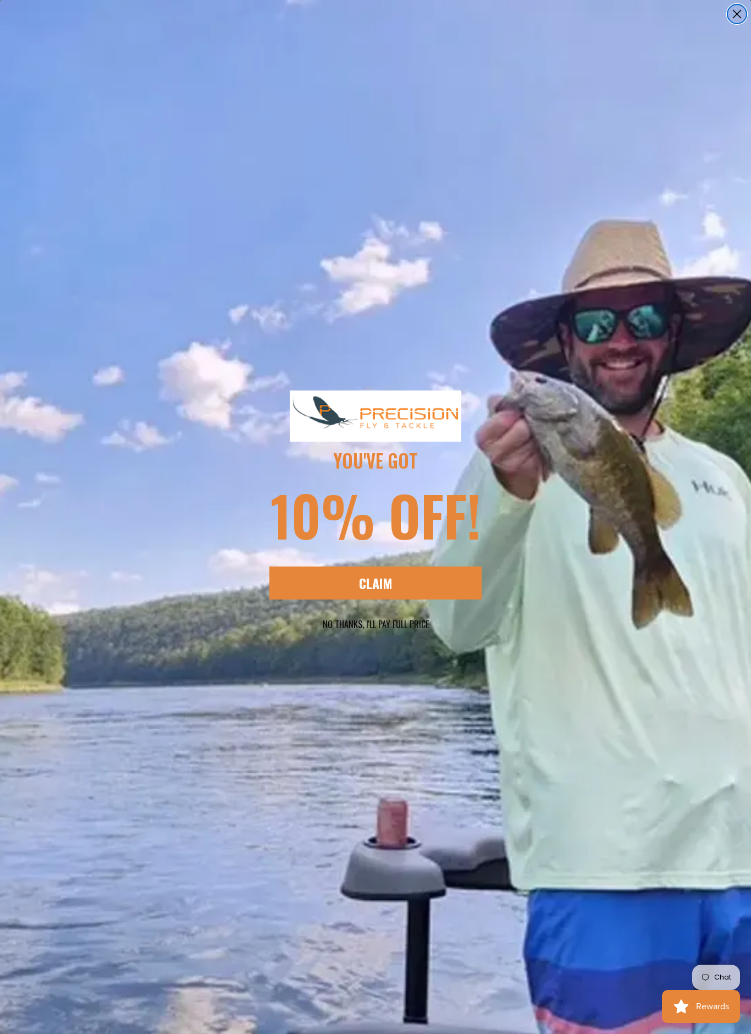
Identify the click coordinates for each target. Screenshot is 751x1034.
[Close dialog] (737, 14)
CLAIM (376, 583)
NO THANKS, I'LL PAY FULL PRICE (376, 624)
